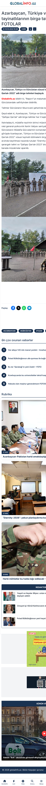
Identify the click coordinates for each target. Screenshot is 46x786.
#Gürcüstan (25, 331)
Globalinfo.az (8, 98)
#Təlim (39, 331)
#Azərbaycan (9, 331)
